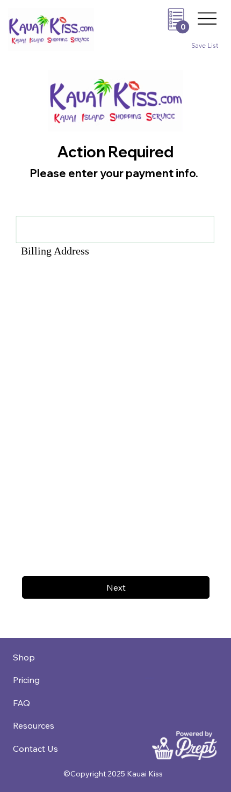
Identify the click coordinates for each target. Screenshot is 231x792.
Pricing (26, 679)
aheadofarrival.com (149, 677)
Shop (24, 657)
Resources (33, 725)
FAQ (21, 702)
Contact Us (35, 748)
